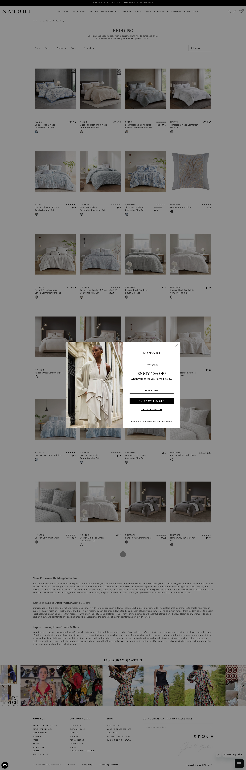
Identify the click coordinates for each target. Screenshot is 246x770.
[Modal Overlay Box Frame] (123, 385)
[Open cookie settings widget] (4, 765)
